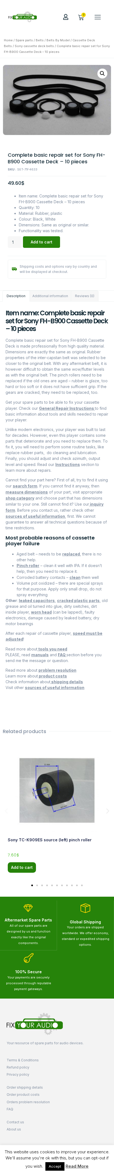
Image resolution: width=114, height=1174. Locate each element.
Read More (77, 1166)
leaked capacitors (37, 600)
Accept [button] (55, 1166)
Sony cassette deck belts (34, 46)
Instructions (67, 464)
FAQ (62, 654)
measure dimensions (27, 492)
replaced (71, 554)
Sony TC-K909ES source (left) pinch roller (50, 839)
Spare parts (24, 40)
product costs (52, 676)
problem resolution (57, 670)
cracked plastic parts (78, 600)
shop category (20, 498)
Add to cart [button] (22, 867)
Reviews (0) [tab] (84, 296)
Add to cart (41, 242)
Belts (40, 40)
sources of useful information (35, 516)
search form (25, 486)
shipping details (66, 681)
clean (75, 577)
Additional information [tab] (50, 296)
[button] (97, 17)
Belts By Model (58, 40)
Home (8, 40)
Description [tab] (16, 296)
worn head (41, 612)
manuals (40, 654)
